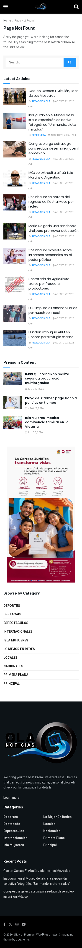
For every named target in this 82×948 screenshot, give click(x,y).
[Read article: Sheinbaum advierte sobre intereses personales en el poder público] (14, 256)
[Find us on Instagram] (17, 924)
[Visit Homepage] (41, 6)
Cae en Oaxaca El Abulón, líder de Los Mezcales (53, 93)
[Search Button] (76, 7)
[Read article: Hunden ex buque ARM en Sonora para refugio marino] (14, 338)
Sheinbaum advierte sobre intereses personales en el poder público (50, 255)
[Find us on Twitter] (10, 924)
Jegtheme (22, 940)
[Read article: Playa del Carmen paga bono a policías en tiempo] (12, 402)
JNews (17, 935)
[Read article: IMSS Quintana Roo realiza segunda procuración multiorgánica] (12, 378)
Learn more (11, 797)
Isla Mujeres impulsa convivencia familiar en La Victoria (47, 422)
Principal (11, 683)
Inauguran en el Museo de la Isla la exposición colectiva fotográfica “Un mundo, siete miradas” (52, 122)
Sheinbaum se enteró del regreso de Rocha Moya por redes (51, 201)
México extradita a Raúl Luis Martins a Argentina (50, 175)
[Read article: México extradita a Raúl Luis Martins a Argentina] (14, 178)
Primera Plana (15, 674)
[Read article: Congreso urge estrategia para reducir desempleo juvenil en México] (14, 149)
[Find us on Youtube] (24, 924)
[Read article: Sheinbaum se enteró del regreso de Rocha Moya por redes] (14, 202)
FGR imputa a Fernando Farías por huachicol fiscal (52, 310)
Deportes (11, 605)
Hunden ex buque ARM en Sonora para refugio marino (50, 334)
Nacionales (13, 666)
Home (7, 21)
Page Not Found (25, 21)
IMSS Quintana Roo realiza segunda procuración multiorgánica (47, 378)
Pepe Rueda (39, 135)
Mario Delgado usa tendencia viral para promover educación (53, 228)
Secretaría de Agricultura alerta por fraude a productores (48, 283)
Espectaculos (15, 623)
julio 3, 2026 (35, 432)
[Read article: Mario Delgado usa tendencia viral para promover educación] (14, 231)
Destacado (13, 614)
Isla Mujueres (15, 640)
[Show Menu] (5, 7)
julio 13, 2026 (35, 389)
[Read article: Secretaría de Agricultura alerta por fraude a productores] (14, 284)
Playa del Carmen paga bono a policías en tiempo (51, 400)
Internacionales (18, 631)
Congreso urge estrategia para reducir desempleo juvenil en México (53, 148)
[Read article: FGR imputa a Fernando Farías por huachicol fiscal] (14, 313)
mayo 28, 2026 (35, 408)
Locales (10, 657)
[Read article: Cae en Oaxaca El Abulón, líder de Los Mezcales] (14, 96)
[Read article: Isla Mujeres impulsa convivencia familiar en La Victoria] (12, 422)
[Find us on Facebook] (4, 924)
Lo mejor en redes (19, 649)
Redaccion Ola (41, 101)
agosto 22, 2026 (64, 101)
